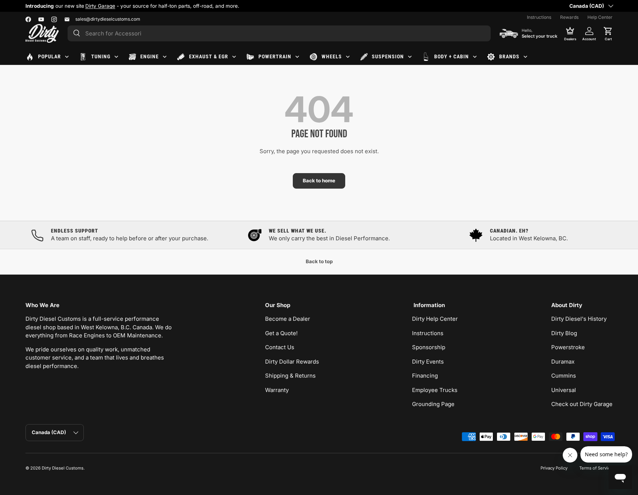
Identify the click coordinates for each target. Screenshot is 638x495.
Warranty (277, 389)
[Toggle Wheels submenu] (347, 56)
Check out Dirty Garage (582, 404)
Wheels (332, 56)
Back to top (319, 261)
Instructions (539, 17)
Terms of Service (596, 468)
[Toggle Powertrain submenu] (297, 56)
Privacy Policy (554, 468)
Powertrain (274, 56)
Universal (563, 389)
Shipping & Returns (290, 375)
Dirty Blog (564, 333)
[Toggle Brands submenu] (525, 56)
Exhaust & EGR (208, 56)
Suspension (388, 56)
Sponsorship (428, 347)
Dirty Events (428, 361)
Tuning (100, 56)
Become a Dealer (287, 318)
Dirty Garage (100, 6)
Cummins (563, 375)
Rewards (569, 17)
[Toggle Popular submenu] (66, 56)
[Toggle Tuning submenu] (116, 56)
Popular (49, 56)
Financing (425, 375)
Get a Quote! (281, 333)
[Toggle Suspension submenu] (409, 56)
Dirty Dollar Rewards (292, 361)
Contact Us (279, 347)
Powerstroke (568, 347)
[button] (608, 33)
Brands (509, 56)
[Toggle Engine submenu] (164, 56)
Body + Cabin (451, 56)
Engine (149, 56)
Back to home (319, 180)
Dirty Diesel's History (579, 318)
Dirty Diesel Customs (62, 468)
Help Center (600, 17)
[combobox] (279, 33)
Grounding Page (433, 404)
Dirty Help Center (435, 318)
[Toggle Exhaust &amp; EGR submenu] (234, 56)
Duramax (562, 361)
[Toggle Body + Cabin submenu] (474, 56)
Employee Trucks (434, 389)
